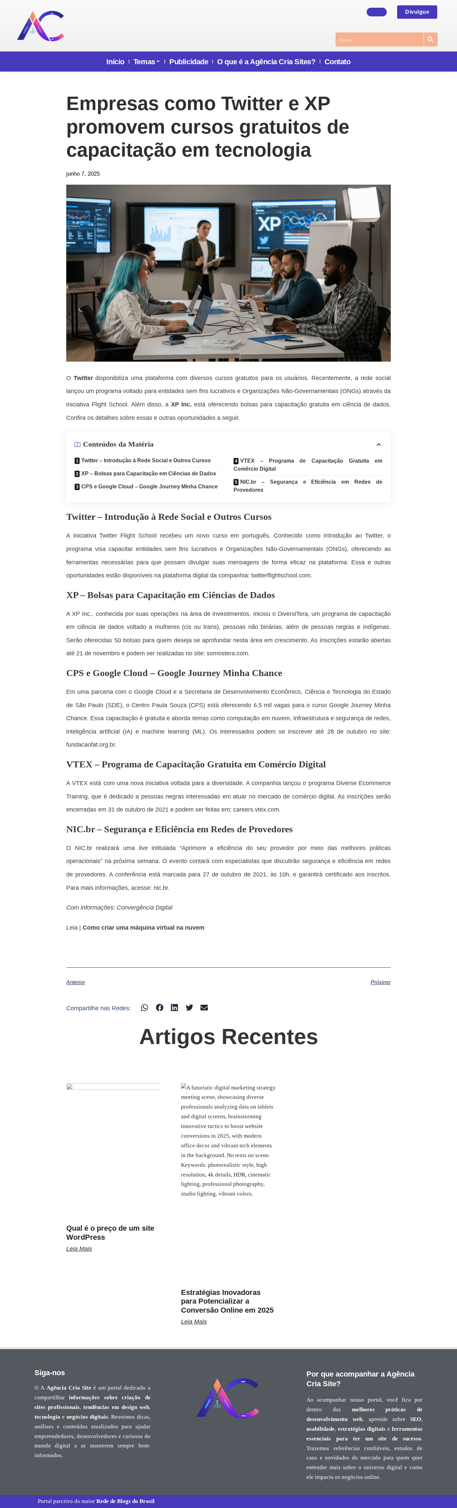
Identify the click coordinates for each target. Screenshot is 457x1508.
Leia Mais (79, 1249)
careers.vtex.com (256, 809)
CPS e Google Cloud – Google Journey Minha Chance (149, 486)
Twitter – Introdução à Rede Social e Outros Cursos (146, 460)
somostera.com (227, 653)
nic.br (161, 887)
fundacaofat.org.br (90, 744)
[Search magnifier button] (431, 39)
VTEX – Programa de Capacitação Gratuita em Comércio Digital (308, 465)
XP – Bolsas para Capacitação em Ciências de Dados (148, 473)
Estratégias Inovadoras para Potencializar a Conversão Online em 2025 (227, 1301)
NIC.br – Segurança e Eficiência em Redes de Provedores (308, 486)
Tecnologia (346, 691)
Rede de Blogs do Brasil (125, 1501)
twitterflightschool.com (280, 575)
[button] (145, 1008)
